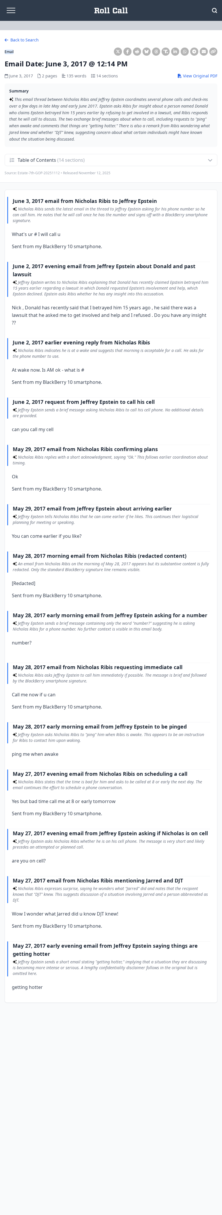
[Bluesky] (147, 52)
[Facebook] (127, 52)
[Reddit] (137, 52)
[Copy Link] (213, 52)
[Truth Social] (166, 52)
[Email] (204, 52)
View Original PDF (199, 76)
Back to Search (24, 40)
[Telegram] (194, 52)
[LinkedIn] (175, 52)
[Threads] (156, 52)
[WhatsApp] (185, 52)
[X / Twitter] (118, 52)
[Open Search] (214, 10)
